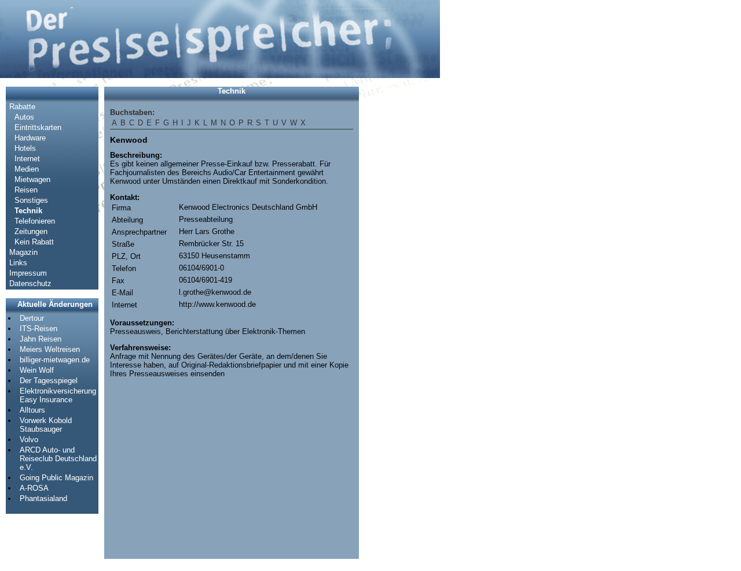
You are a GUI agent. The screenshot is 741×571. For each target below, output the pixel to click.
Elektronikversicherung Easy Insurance (58, 395)
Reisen (26, 190)
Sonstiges (31, 200)
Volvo (29, 439)
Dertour (32, 318)
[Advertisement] (399, 260)
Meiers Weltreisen (50, 349)
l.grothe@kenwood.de (215, 292)
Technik (28, 210)
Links (18, 262)
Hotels (25, 148)
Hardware (30, 138)
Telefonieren (34, 221)
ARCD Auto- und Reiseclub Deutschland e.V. (58, 459)
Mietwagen (32, 179)
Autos (24, 117)
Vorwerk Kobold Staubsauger (46, 424)
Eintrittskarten (37, 127)
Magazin (23, 252)
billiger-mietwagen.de (55, 359)
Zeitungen (30, 231)
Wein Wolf (37, 370)
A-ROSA (34, 488)
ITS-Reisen (38, 328)
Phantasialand (43, 498)
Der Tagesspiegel (49, 380)
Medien (26, 169)
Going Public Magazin (56, 477)
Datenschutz (30, 283)
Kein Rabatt (34, 242)
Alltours (32, 410)
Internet (27, 158)
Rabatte (22, 106)
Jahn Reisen (40, 339)
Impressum (28, 273)
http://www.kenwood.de (217, 304)
